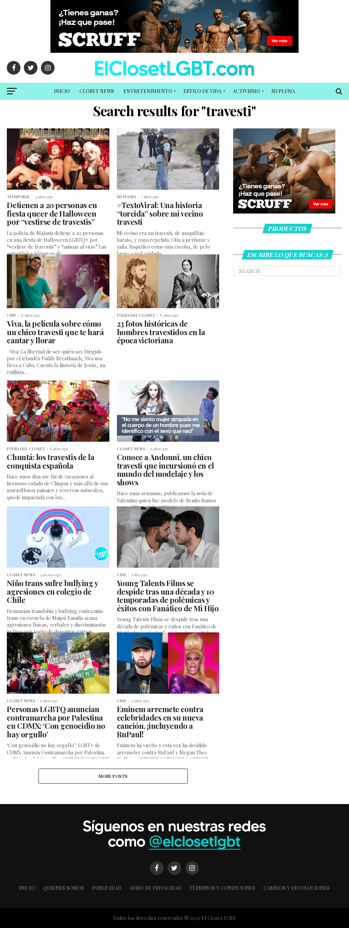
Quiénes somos (63, 887)
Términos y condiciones (222, 887)
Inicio (62, 91)
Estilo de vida (202, 91)
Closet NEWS (96, 91)
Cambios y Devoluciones (296, 887)
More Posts (113, 776)
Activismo (246, 91)
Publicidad (106, 887)
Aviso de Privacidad (155, 887)
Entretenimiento (147, 91)
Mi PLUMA (283, 91)
